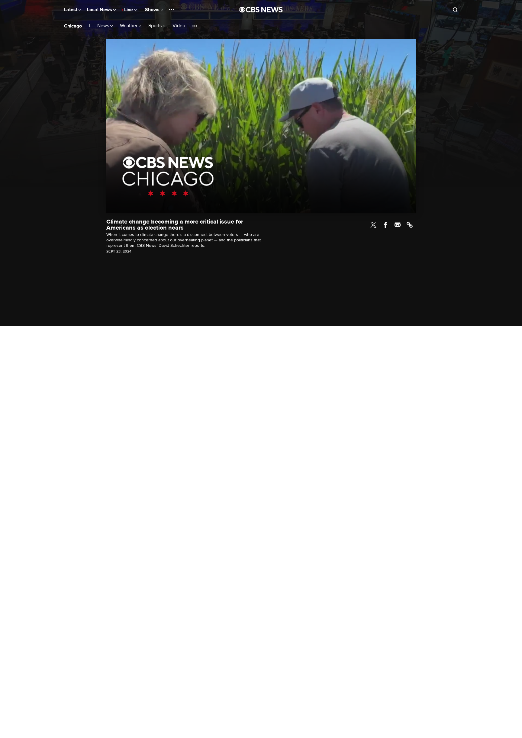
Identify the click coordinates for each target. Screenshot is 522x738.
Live (129, 10)
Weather (129, 26)
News (103, 26)
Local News (100, 9)
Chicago (73, 26)
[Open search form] (455, 9)
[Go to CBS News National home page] (261, 10)
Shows (153, 9)
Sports (155, 26)
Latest (71, 9)
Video (178, 26)
